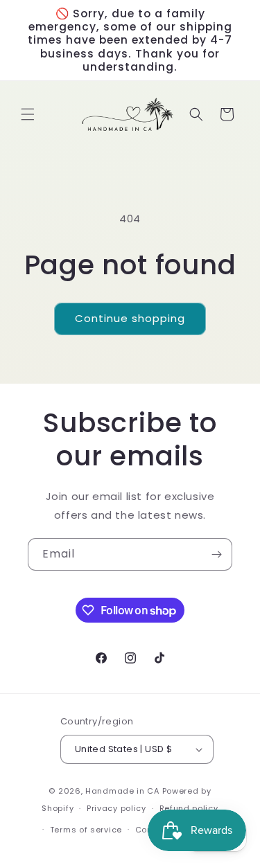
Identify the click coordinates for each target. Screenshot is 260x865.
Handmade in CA (122, 790)
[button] (27, 114)
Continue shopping (130, 318)
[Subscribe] (216, 554)
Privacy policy (116, 808)
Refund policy (188, 808)
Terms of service (86, 829)
